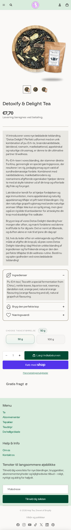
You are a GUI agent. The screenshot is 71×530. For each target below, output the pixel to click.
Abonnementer (11, 417)
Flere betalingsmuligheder (35, 372)
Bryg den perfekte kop (25, 306)
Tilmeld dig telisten (35, 499)
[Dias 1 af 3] (27, 89)
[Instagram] (24, 525)
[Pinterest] (53, 525)
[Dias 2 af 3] (35, 89)
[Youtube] (30, 525)
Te (4, 412)
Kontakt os (8, 455)
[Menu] (4, 5)
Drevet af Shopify (43, 510)
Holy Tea (31, 510)
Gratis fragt (15, 384)
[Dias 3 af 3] (44, 89)
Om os (6, 450)
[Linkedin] (47, 525)
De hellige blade (11, 432)
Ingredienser (19, 275)
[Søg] (11, 5)
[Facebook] (18, 525)
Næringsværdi (20, 315)
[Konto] (59, 5)
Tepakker (8, 422)
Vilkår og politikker (35, 517)
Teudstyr (7, 427)
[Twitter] (41, 525)
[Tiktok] (35, 525)
